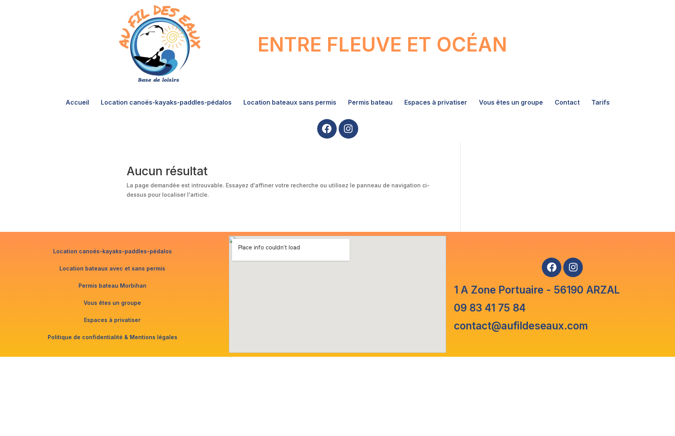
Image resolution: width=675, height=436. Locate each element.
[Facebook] (327, 129)
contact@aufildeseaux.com (521, 326)
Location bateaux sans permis (289, 102)
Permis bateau (370, 102)
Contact (567, 102)
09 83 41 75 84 (490, 308)
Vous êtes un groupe (511, 102)
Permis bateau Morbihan (112, 285)
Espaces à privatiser (435, 102)
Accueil (77, 102)
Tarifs (600, 102)
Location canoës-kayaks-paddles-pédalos (166, 102)
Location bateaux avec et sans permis (112, 268)
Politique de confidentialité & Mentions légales (112, 337)
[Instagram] (348, 129)
